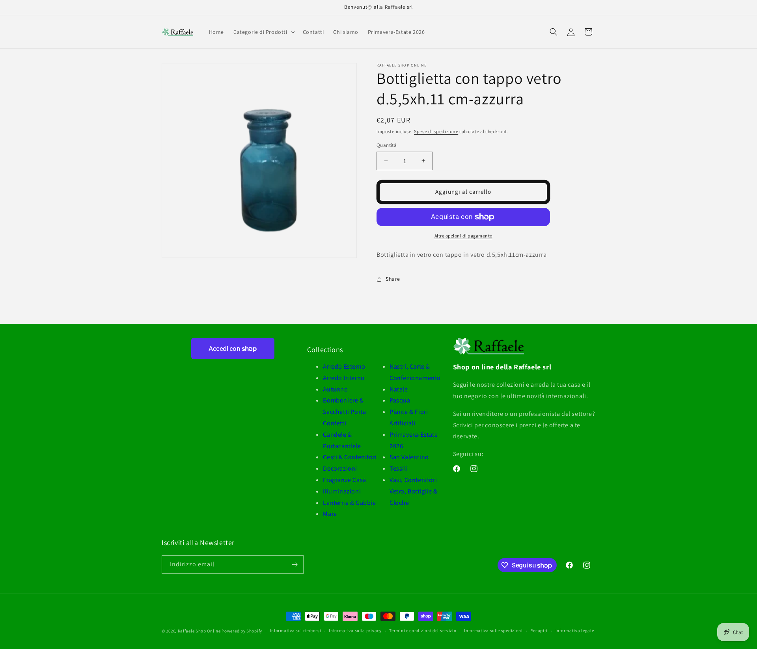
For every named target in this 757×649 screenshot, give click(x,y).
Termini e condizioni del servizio (422, 630)
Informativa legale (575, 630)
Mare (330, 514)
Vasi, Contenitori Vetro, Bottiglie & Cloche (414, 491)
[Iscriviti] (294, 564)
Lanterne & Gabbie (349, 503)
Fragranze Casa (344, 480)
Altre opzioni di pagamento (463, 236)
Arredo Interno (343, 378)
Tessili (399, 468)
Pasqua (400, 400)
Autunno (335, 389)
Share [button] (393, 278)
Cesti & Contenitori (350, 457)
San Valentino (409, 457)
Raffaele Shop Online (199, 631)
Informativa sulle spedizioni (493, 630)
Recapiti (539, 630)
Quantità (387, 145)
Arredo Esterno (344, 366)
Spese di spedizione (436, 131)
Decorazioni (340, 468)
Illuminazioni (342, 491)
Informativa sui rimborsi (295, 630)
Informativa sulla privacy (355, 630)
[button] (263, 32)
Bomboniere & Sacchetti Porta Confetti (344, 411)
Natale (399, 389)
